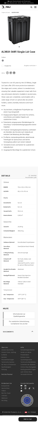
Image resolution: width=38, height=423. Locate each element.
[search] (31, 7)
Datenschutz (30, 415)
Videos (4, 391)
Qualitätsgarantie (26, 360)
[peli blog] (21, 391)
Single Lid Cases (6, 13)
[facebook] (7, 73)
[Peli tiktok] (29, 388)
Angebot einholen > (30, 66)
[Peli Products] (21, 388)
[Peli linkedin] (25, 385)
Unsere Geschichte (8, 350)
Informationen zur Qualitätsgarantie (19, 315)
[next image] (31, 30)
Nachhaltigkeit (6, 367)
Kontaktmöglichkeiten (28, 350)
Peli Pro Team (6, 393)
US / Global (31, 412)
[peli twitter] (33, 388)
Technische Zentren (8, 362)
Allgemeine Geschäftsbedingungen (13, 415)
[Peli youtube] (21, 385)
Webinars (5, 398)
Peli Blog (4, 401)
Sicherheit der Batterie (28, 365)
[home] (6, 6)
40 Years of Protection (9, 365)
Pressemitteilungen (8, 360)
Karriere (4, 357)
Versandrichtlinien (26, 374)
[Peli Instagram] (25, 388)
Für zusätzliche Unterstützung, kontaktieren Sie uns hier (19, 322)
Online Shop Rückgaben (28, 367)
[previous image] (7, 30)
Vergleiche (7, 66)
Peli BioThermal (7, 374)
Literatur (4, 396)
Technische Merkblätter (28, 362)
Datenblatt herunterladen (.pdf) (30, 177)
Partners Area (25, 357)
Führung (4, 369)
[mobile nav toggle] (35, 6)
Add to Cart (28, 419)
